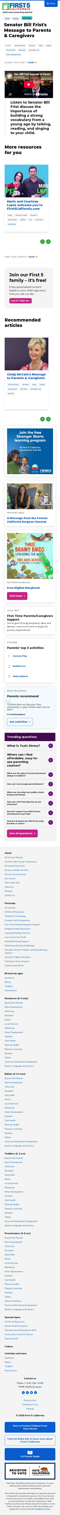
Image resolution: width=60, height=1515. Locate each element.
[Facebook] (23, 1392)
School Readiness (13, 1301)
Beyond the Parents (14, 1002)
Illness (8, 1019)
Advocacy (22, 50)
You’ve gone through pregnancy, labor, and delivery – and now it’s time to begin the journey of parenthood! (29, 626)
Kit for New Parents (14, 857)
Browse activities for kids (16, 870)
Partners (9, 891)
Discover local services (15, 874)
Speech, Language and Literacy (19, 1066)
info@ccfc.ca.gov (33, 1386)
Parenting (12, 224)
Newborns (9, 978)
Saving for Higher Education (18, 957)
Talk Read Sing (34, 50)
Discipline (9, 1015)
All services (10, 907)
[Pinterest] (27, 1392)
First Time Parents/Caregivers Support (30, 617)
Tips (30, 220)
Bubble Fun (19, 666)
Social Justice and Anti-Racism (19, 1334)
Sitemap (30, 1408)
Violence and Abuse (14, 965)
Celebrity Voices (21, 215)
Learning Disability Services (17, 933)
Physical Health (12, 1045)
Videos (16, 18)
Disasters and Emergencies (17, 920)
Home (7, 18)
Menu (52, 3)
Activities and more (16, 1353)
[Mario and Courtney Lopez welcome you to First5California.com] (26, 181)
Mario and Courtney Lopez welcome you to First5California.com (25, 205)
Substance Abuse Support (17, 961)
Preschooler (10, 50)
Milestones (10, 1028)
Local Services (11, 1024)
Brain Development (13, 54)
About (8, 853)
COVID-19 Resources (14, 912)
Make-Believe (20, 676)
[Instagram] (35, 1392)
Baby (41, 45)
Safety (8, 1057)
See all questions (20, 833)
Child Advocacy (20, 45)
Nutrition (9, 1036)
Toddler (48, 45)
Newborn (32, 45)
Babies (8, 982)
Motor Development (14, 1032)
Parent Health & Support (16, 1326)
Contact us (10, 895)
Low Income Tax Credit (15, 937)
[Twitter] (31, 1392)
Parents (11, 393)
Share (31, 62)
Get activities (18, 721)
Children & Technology (15, 916)
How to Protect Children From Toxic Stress (30, 1427)
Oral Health (10, 1040)
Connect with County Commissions (21, 861)
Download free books (15, 866)
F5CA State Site (12, 882)
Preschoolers (11, 990)
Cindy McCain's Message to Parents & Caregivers (26, 376)
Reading (8, 1053)
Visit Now (15, 596)
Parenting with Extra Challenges (20, 945)
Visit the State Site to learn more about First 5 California (30, 1440)
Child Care (9, 1011)
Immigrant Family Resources (17, 928)
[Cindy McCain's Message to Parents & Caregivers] (26, 354)
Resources (39, 220)
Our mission (10, 878)
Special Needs (11, 1338)
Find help (10, 903)
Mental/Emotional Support (17, 941)
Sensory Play (20, 656)
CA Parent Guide (30, 1456)
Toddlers (9, 986)
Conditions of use (30, 1404)
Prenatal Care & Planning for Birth (20, 1330)
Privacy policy (30, 1400)
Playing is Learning (13, 1049)
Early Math (10, 1095)
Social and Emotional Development (21, 1061)
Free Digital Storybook (23, 587)
